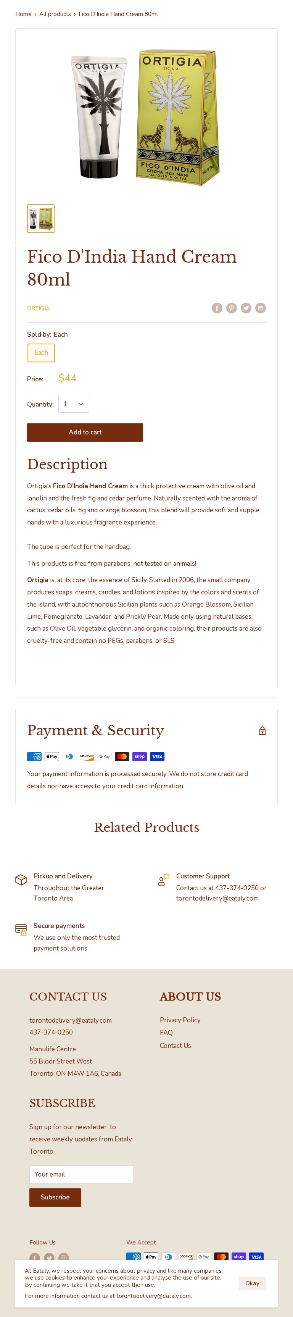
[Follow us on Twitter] (49, 1258)
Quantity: (40, 404)
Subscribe (55, 1197)
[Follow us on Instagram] (63, 1258)
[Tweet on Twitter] (246, 308)
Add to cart (85, 432)
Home (23, 14)
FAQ (166, 1032)
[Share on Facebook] (217, 308)
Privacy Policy (180, 1020)
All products (55, 14)
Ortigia (38, 308)
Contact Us (175, 1045)
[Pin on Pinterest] (231, 308)
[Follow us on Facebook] (34, 1258)
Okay (252, 1283)
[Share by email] (260, 308)
